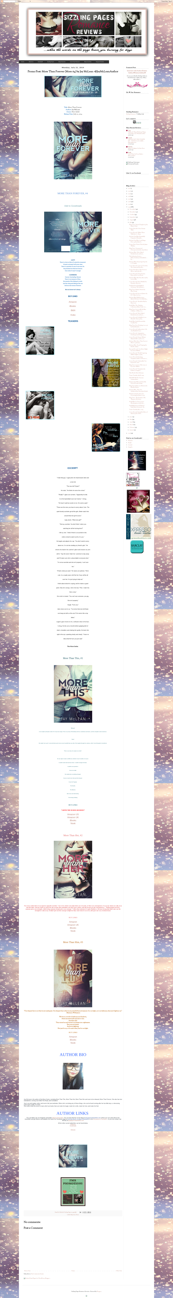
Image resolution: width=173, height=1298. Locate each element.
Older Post (119, 1271)
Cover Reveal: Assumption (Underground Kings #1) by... (138, 334)
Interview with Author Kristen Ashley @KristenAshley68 (137, 72)
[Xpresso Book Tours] (138, 539)
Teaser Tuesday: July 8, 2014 (136, 375)
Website (73, 1130)
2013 (129, 433)
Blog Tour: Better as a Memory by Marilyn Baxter (138, 386)
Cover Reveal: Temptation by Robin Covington (137, 369)
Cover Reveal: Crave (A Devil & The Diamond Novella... (138, 266)
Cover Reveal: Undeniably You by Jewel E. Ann (137, 362)
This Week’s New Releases (136, 373)
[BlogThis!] (85, 1212)
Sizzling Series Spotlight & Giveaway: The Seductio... (137, 286)
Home (73, 1271)
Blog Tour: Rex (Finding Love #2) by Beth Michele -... (138, 326)
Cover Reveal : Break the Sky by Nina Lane (138, 302)
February (132, 427)
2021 (129, 188)
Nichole (130, 147)
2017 (129, 199)
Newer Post (27, 1271)
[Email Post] (80, 1212)
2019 (129, 194)
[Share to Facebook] (88, 1212)
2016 (129, 202)
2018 (129, 196)
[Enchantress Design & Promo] (137, 470)
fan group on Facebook (100, 1119)
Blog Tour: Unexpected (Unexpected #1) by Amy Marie (138, 249)
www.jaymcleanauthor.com (93, 1117)
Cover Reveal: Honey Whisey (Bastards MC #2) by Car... (137, 338)
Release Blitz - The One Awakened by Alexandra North (138, 390)
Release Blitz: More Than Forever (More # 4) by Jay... (138, 342)
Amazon (73, 302)
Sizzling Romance (131, 114)
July (131, 222)
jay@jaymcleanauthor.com (76, 1120)
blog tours (73, 1215)
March (131, 425)
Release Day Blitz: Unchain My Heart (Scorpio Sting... (137, 382)
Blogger (99, 1291)
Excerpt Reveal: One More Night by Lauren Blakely (138, 350)
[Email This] (83, 1212)
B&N (73, 310)
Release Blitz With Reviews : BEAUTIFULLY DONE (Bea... (138, 298)
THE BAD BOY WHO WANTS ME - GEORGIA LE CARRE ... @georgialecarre (136, 140)
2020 (129, 191)
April (131, 422)
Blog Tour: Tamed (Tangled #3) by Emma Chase (138, 225)
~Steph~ (130, 443)
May (131, 419)
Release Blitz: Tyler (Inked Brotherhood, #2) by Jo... (136, 253)
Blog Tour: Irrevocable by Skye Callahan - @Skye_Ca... (137, 310)
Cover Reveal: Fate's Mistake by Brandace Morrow (138, 282)
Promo (77, 1215)
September (133, 217)
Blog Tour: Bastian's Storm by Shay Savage (137, 290)
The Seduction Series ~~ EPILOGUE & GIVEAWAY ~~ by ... (138, 257)
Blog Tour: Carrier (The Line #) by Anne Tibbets (138, 366)
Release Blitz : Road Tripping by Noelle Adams (138, 346)
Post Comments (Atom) (37, 1274)
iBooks (72, 306)
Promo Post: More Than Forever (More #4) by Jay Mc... (138, 270)
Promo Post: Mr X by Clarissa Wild (137, 229)
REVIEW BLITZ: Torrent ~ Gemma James (136, 378)
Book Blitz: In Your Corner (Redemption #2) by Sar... (137, 402)
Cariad (130, 138)
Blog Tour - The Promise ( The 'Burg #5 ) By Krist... (137, 398)
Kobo (73, 315)
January (132, 430)
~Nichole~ (130, 441)
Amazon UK (73, 817)
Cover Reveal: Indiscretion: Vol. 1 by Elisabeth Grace (138, 330)
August (132, 220)
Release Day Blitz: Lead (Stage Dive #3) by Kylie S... (137, 241)
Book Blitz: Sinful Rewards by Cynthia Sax (137, 322)
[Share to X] (87, 1212)
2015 (129, 204)
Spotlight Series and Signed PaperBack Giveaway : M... (137, 406)
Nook (73, 823)
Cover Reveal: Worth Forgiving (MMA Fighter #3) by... (138, 354)
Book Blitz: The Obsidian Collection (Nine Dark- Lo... (137, 306)
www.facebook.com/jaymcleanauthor (78, 1119)
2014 (129, 207)
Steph (129, 153)
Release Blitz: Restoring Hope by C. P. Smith (138, 262)
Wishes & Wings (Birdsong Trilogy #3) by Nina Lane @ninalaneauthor (137, 132)
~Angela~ (130, 447)
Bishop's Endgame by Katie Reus (136, 148)
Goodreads (73, 1126)
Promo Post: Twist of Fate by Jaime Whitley (138, 245)
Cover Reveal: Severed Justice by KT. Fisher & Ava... (138, 294)
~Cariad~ (130, 445)
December (133, 209)
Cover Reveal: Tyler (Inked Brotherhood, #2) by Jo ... (136, 314)
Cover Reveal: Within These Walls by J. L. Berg (137, 233)
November (133, 212)
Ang (129, 130)
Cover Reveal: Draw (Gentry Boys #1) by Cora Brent (137, 274)
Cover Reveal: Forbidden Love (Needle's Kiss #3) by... (137, 318)
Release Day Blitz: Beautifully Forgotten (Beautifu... (137, 237)
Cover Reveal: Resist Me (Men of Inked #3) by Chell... (138, 413)
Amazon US (73, 814)
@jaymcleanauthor (57, 1117)
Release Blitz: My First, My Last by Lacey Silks (138, 278)
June (131, 417)
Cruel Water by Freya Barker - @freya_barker (136, 154)
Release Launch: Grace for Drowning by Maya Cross (137, 394)
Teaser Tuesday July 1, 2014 (136, 410)
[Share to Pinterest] (90, 1212)
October (132, 215)
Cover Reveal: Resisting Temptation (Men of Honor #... (138, 358)
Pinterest (73, 1124)
